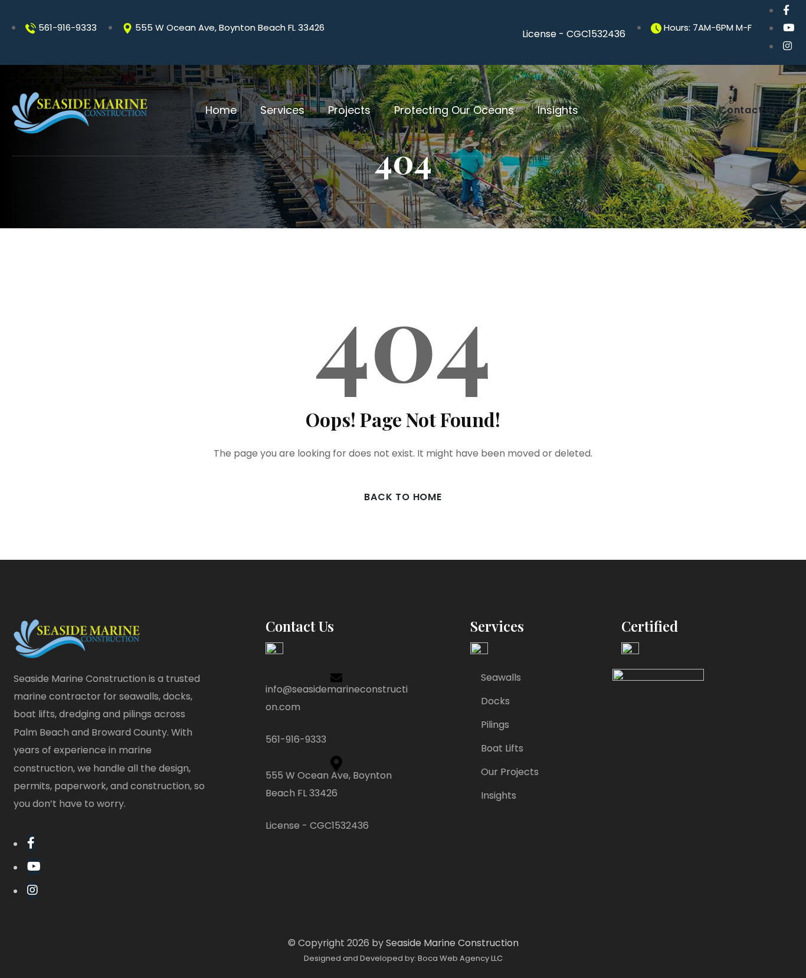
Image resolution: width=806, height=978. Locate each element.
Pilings (495, 724)
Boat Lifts (502, 748)
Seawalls (501, 677)
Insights (498, 795)
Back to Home (403, 497)
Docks (495, 701)
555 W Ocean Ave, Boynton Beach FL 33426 (229, 27)
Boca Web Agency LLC (460, 958)
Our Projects (510, 772)
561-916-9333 (66, 27)
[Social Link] (786, 10)
